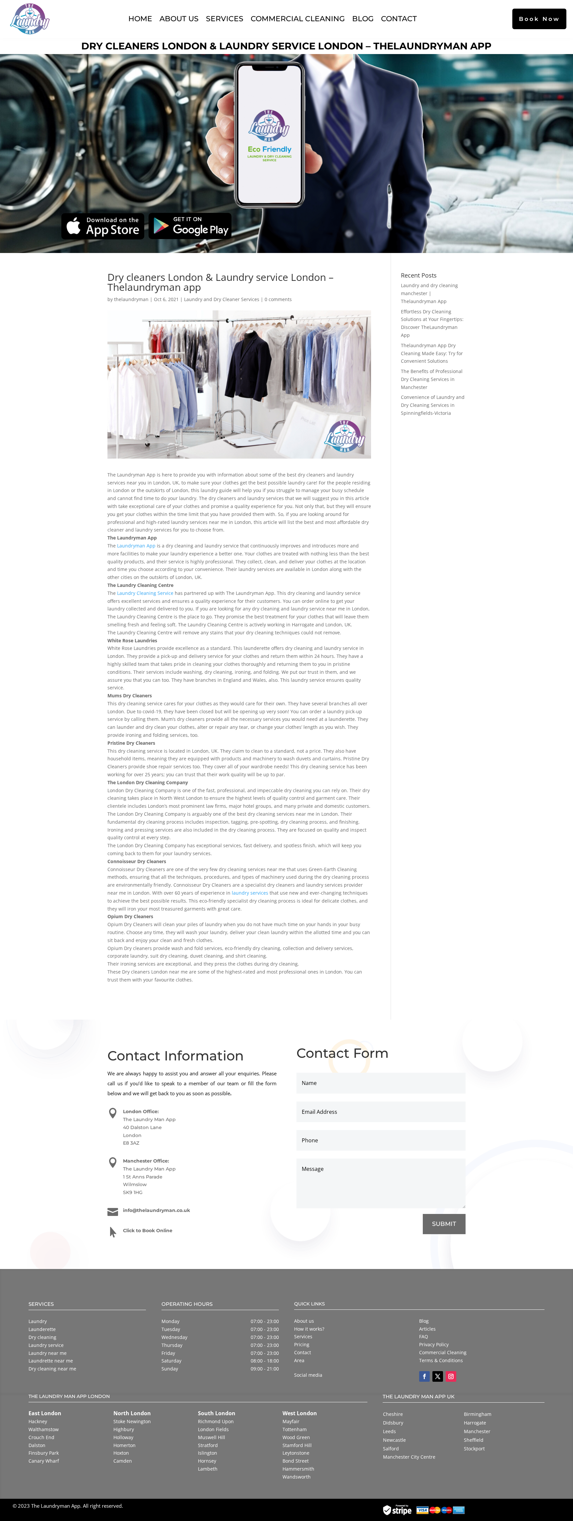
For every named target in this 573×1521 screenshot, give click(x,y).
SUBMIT (444, 1224)
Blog (363, 18)
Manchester (477, 1431)
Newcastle (394, 1440)
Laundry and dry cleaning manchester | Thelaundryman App (429, 293)
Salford (391, 1448)
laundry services (250, 893)
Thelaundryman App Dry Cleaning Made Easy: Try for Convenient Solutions (432, 353)
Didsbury (393, 1423)
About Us (179, 18)
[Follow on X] (437, 1376)
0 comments (278, 299)
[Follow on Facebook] (424, 1376)
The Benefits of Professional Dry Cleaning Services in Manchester (432, 379)
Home (140, 18)
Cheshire (393, 1414)
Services (224, 18)
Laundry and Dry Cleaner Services (221, 299)
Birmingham (477, 1414)
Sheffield (473, 1440)
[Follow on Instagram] (451, 1376)
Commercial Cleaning (298, 18)
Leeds (389, 1431)
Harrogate (475, 1423)
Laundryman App (136, 545)
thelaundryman (131, 299)
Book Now (539, 18)
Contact (399, 18)
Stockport (474, 1448)
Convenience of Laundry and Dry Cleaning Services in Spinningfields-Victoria (433, 405)
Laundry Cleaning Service (145, 593)
